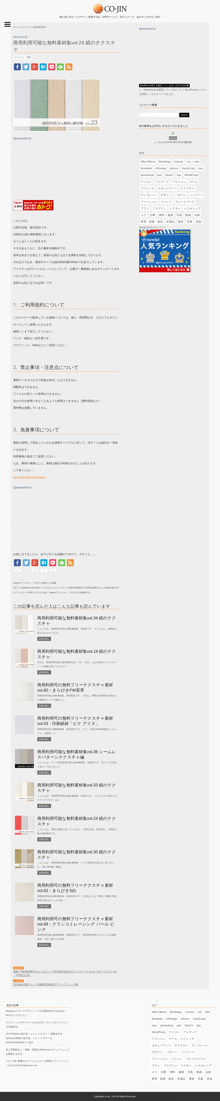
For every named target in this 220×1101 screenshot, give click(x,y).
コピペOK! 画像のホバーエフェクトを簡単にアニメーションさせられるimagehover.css (37, 1063)
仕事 (152, 215)
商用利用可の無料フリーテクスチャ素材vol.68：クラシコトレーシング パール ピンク (75, 924)
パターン (180, 195)
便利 (161, 215)
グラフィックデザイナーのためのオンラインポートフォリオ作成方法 (37, 1024)
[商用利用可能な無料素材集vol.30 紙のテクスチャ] (24, 867)
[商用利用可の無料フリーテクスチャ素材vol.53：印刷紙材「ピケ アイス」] (24, 733)
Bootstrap (164, 161)
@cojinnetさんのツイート (153, 227)
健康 (170, 215)
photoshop (147, 175)
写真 (179, 215)
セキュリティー (167, 188)
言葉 (189, 221)
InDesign (160, 168)
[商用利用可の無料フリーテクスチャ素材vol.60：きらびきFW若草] (24, 700)
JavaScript (188, 168)
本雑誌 (170, 221)
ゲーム (194, 181)
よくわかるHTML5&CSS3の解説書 (173, 142)
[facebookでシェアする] (17, 69)
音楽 (198, 221)
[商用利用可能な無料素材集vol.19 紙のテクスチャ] (24, 666)
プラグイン (159, 208)
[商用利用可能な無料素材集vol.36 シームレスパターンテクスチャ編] (24, 767)
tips (179, 175)
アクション (179, 181)
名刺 (197, 215)
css (188, 161)
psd (159, 175)
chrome (178, 161)
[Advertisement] (42, 169)
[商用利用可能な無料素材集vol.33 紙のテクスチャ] (24, 800)
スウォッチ (148, 188)
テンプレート (149, 195)
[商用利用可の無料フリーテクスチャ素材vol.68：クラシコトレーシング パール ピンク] (24, 934)
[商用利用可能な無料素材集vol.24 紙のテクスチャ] (24, 833)
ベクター (175, 208)
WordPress (191, 175)
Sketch (169, 175)
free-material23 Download (29, 477)
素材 (29, 57)
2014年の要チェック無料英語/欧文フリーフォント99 (45, 984)
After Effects (148, 161)
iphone (174, 168)
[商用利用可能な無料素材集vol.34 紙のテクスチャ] (24, 633)
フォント (166, 201)
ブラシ (145, 208)
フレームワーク (184, 201)
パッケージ (196, 195)
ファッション (149, 201)
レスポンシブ (192, 208)
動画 (188, 215)
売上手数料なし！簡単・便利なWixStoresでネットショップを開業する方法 (38, 1051)
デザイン (166, 195)
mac (200, 168)
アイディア (162, 181)
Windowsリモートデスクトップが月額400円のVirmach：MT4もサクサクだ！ (36, 1013)
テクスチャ (19, 57)
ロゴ (143, 215)
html (196, 161)
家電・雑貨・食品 (152, 221)
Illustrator (146, 168)
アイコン (146, 181)
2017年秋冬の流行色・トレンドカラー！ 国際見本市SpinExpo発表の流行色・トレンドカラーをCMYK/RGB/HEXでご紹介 (34, 1038)
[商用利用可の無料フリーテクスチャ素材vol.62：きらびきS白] (24, 900)
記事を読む (44, 639)
